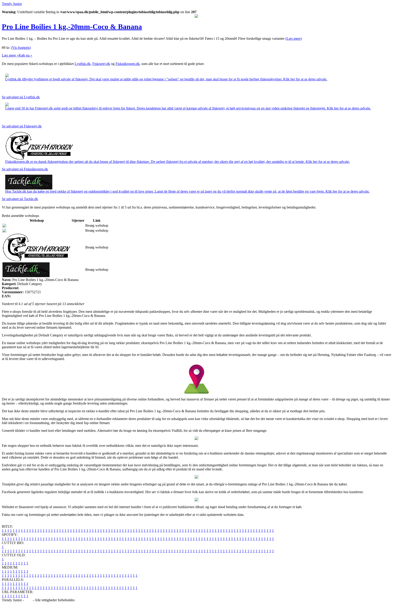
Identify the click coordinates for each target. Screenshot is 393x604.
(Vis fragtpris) (21, 48)
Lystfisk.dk (83, 64)
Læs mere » (10, 55)
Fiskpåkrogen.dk (128, 64)
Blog (28, 600)
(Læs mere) (293, 38)
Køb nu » (25, 55)
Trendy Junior (12, 4)
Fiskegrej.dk (101, 64)
